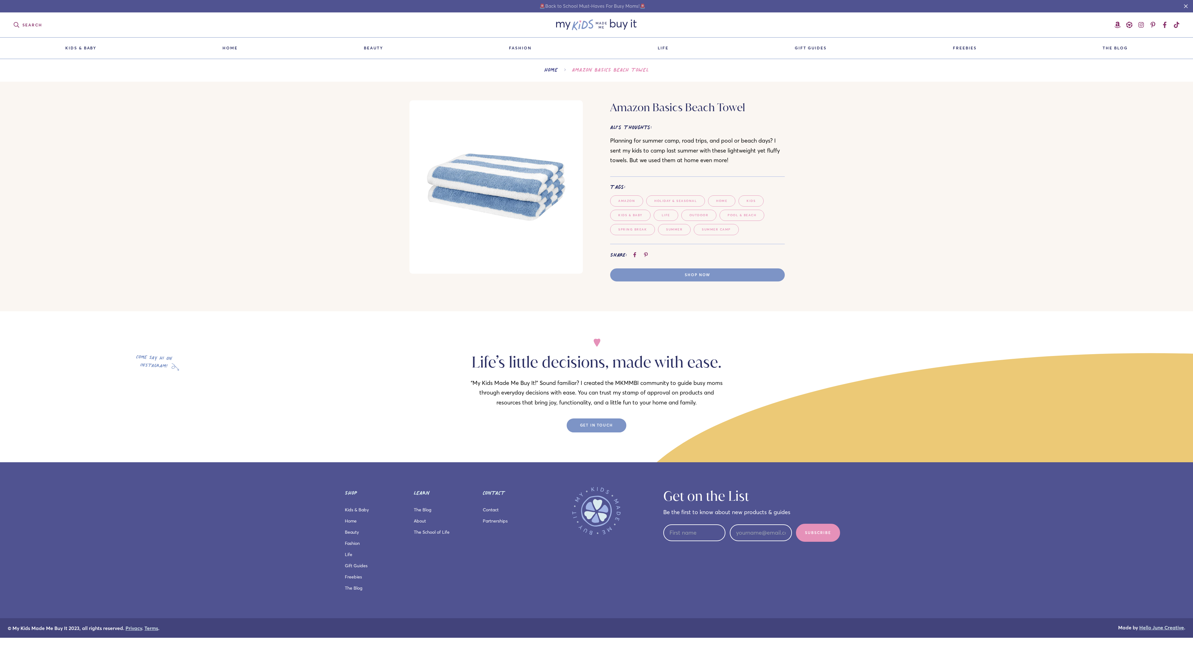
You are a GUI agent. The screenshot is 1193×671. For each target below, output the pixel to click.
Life (663, 47)
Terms (151, 628)
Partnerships (495, 521)
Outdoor (699, 215)
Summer (674, 229)
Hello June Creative (1161, 628)
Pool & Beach (742, 215)
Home (230, 47)
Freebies (965, 47)
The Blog (1115, 47)
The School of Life (432, 532)
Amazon (626, 201)
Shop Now (697, 274)
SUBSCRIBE (818, 532)
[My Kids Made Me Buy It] (596, 25)
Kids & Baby (80, 47)
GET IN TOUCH (596, 425)
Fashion (520, 47)
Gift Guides (811, 47)
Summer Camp (716, 229)
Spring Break (632, 229)
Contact (491, 510)
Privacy (134, 628)
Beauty (373, 47)
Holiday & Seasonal (675, 201)
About (420, 521)
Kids (751, 201)
